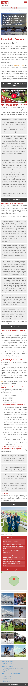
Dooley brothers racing (7, 663)
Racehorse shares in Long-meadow (11, 673)
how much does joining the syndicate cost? (13, 547)
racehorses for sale (19, 65)
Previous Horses (7, 678)
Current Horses (7, 676)
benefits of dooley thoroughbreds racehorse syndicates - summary (12, 562)
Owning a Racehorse (8, 670)
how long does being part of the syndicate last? (11, 551)
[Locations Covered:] (1, 2)
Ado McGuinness (7, 681)
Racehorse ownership (7, 661)
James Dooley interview (9, 664)
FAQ (4, 671)
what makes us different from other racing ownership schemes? (12, 540)
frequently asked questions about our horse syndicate (13, 558)
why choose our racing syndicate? (12, 544)
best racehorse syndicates (10, 555)
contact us (6, 565)
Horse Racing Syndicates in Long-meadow (13, 668)
